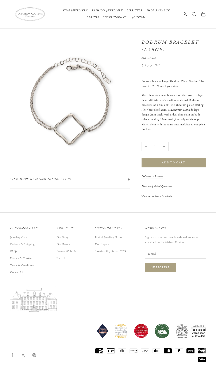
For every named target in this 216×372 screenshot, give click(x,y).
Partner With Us (66, 251)
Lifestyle (134, 10)
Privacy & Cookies (21, 258)
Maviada (149, 58)
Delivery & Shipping (22, 244)
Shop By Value (158, 10)
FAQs (13, 251)
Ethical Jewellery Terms (108, 237)
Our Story (62, 237)
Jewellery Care (18, 237)
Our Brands (63, 244)
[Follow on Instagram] (34, 355)
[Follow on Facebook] (12, 355)
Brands (92, 17)
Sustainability (115, 17)
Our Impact (102, 244)
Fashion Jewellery (107, 10)
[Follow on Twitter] (23, 355)
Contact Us (16, 272)
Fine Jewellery (75, 10)
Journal (139, 17)
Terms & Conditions (22, 265)
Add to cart (173, 162)
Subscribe (160, 267)
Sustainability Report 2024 (110, 251)
